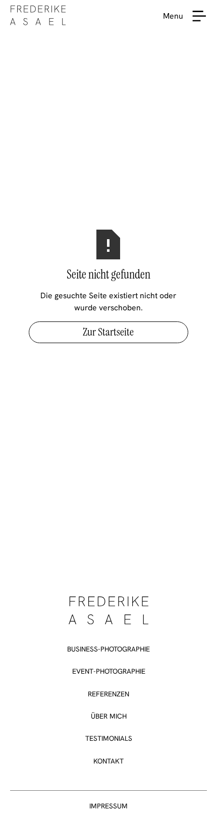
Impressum (108, 805)
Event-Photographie (108, 671)
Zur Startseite (108, 332)
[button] (199, 16)
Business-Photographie (108, 648)
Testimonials (108, 738)
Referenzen (108, 693)
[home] (38, 16)
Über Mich (109, 716)
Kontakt (108, 761)
